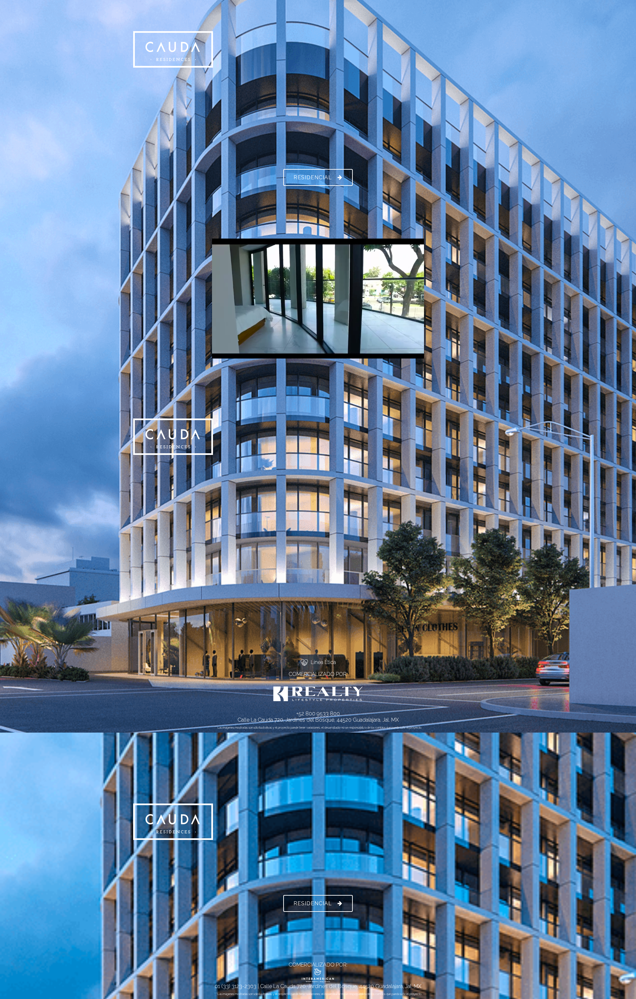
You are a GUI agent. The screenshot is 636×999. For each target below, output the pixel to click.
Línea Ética (322, 662)
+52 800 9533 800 (318, 713)
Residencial (312, 177)
